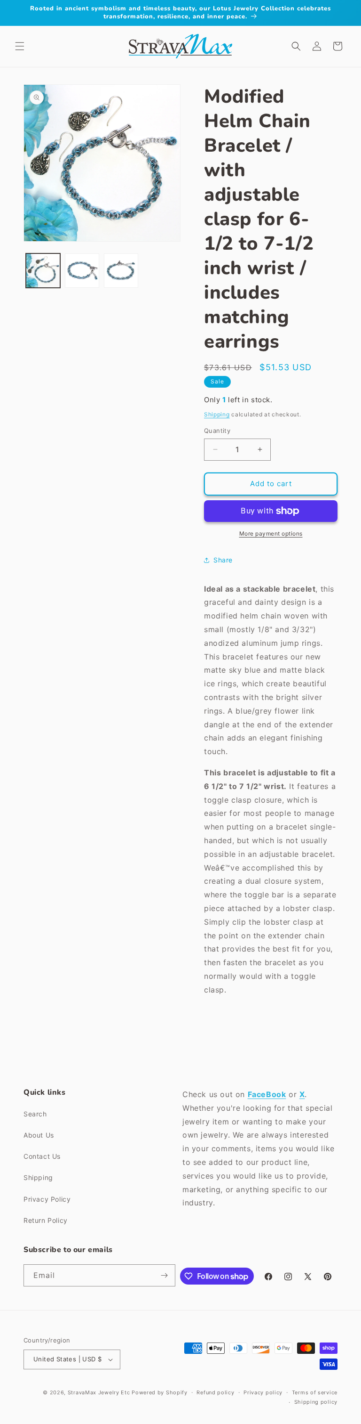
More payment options (271, 533)
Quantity (217, 430)
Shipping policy (316, 1402)
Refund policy (215, 1392)
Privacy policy (263, 1392)
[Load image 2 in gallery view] (82, 270)
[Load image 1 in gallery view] (43, 270)
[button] (19, 46)
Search (35, 1114)
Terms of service (314, 1392)
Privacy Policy (47, 1199)
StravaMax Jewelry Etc (99, 1392)
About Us (39, 1135)
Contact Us (42, 1156)
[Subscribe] (164, 1275)
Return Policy (46, 1220)
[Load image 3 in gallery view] (121, 270)
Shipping (217, 414)
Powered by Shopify (160, 1392)
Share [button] (223, 560)
